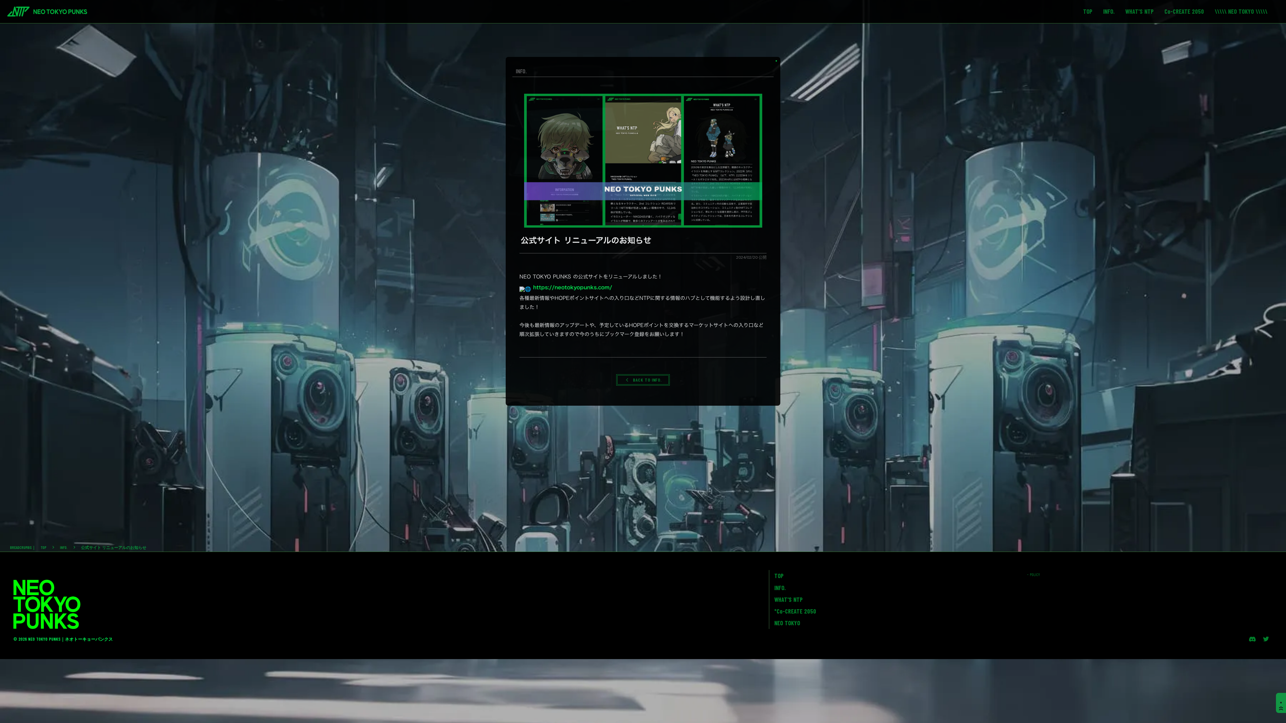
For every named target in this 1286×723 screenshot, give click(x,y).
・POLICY (1033, 574)
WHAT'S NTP (788, 599)
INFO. (64, 547)
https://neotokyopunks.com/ (572, 287)
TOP (44, 547)
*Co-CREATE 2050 (795, 611)
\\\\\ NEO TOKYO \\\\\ (1241, 11)
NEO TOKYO (787, 623)
